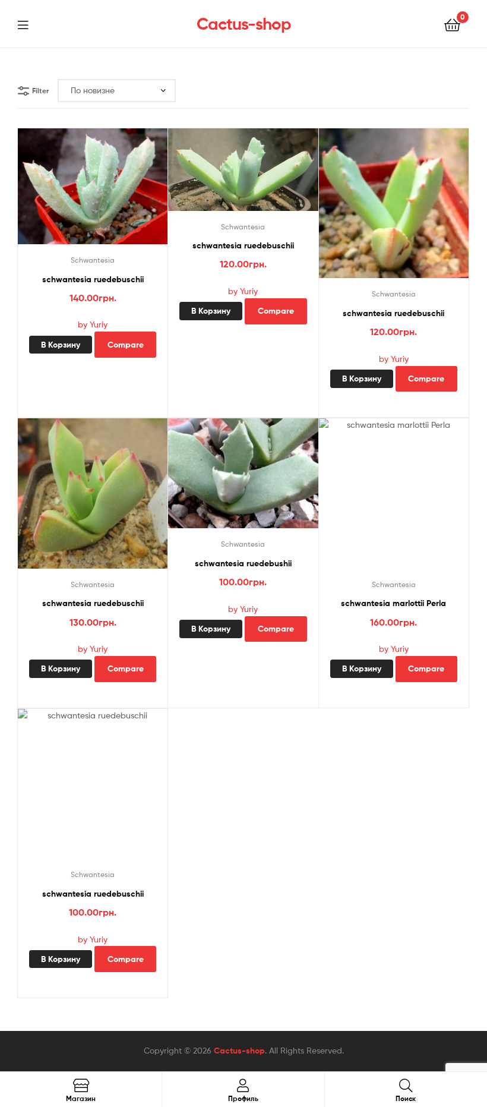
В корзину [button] (60, 344)
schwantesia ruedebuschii (93, 279)
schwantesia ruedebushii (243, 563)
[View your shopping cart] (452, 24)
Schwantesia (93, 260)
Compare (125, 344)
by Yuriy (92, 324)
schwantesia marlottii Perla (393, 603)
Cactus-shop (244, 24)
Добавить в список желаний (78, 192)
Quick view (107, 192)
